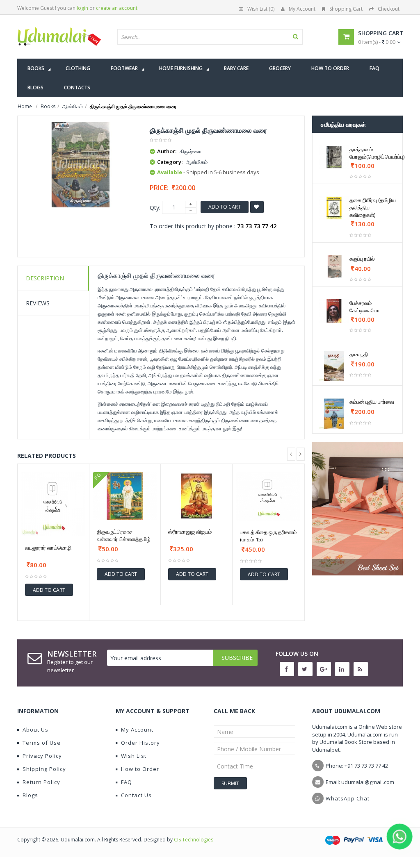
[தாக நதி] (334, 366)
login (82, 8)
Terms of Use (42, 742)
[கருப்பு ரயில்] (334, 266)
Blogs (30, 795)
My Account (302, 8)
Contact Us (136, 795)
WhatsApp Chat (348, 798)
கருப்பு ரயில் (362, 258)
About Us (35, 729)
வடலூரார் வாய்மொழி (48, 547)
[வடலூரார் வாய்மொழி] (53, 504)
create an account (116, 8)
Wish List (133, 755)
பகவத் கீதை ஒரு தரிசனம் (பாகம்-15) (268, 535)
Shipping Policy (44, 769)
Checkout (388, 8)
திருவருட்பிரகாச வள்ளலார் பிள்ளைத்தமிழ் (124, 535)
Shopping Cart (346, 8)
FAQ (126, 782)
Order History (140, 742)
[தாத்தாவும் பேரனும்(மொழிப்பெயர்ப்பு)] (334, 157)
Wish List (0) (260, 8)
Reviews (38, 303)
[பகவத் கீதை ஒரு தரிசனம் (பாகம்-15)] (268, 496)
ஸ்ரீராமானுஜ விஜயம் (190, 531)
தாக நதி (358, 354)
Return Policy (41, 782)
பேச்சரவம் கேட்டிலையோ (364, 306)
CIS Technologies (193, 839)
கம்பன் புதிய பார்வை (371, 401)
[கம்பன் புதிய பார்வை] (334, 413)
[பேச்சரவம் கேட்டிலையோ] (334, 311)
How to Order (140, 769)
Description (45, 278)
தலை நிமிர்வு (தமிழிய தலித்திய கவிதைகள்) (372, 207)
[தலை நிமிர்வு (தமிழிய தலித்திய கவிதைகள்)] (334, 208)
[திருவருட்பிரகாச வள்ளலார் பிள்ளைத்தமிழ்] (125, 496)
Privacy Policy (42, 755)
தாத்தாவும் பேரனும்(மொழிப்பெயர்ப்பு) (376, 152)
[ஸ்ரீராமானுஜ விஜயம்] (196, 496)
